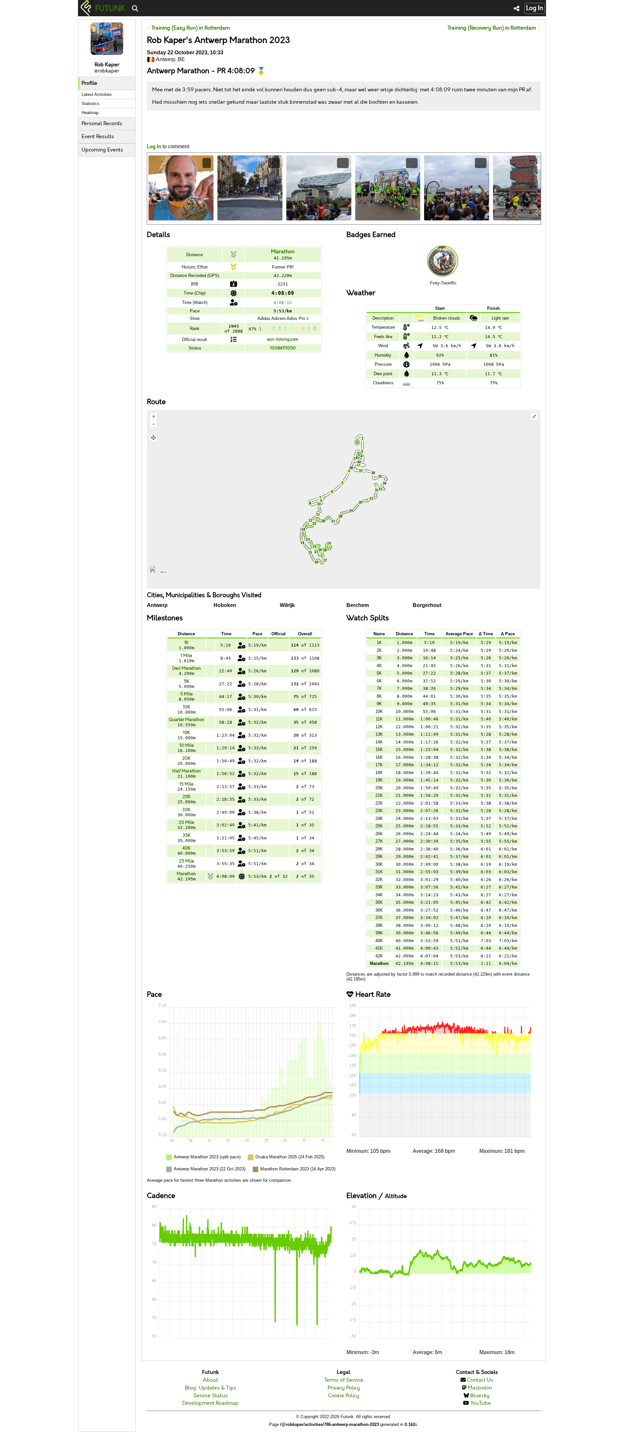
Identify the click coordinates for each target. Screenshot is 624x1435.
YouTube (480, 1403)
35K (186, 835)
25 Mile (186, 861)
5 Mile (186, 694)
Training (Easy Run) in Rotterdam (190, 28)
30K (186, 809)
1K (186, 642)
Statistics (90, 103)
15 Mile (186, 784)
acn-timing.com (282, 339)
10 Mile (186, 745)
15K (186, 732)
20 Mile (186, 822)
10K (186, 707)
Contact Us (480, 1380)
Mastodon (480, 1388)
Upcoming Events (102, 150)
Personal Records (102, 124)
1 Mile (186, 655)
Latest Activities (97, 94)
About (210, 1380)
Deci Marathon (186, 668)
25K (186, 796)
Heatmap (90, 112)
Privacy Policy (344, 1388)
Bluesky (480, 1396)
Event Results (98, 137)
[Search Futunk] (135, 9)
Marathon (282, 252)
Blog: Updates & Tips (210, 1388)
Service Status (210, 1396)
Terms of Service (343, 1380)
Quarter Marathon (186, 719)
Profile (89, 83)
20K (186, 758)
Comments (171, 127)
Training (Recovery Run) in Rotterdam (492, 28)
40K (186, 848)
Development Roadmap (210, 1403)
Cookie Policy (343, 1396)
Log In (534, 8)
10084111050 (283, 348)
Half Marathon (186, 771)
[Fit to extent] (153, 437)
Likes (157, 133)
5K (186, 681)
